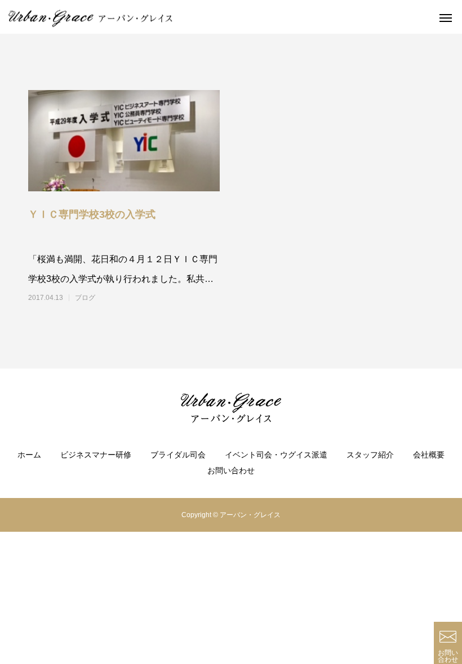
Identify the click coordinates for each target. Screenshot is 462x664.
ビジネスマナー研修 (95, 454)
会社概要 (429, 454)
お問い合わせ (231, 470)
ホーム (29, 454)
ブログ (85, 297)
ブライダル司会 (178, 454)
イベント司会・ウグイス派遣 (276, 454)
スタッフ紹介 (370, 454)
